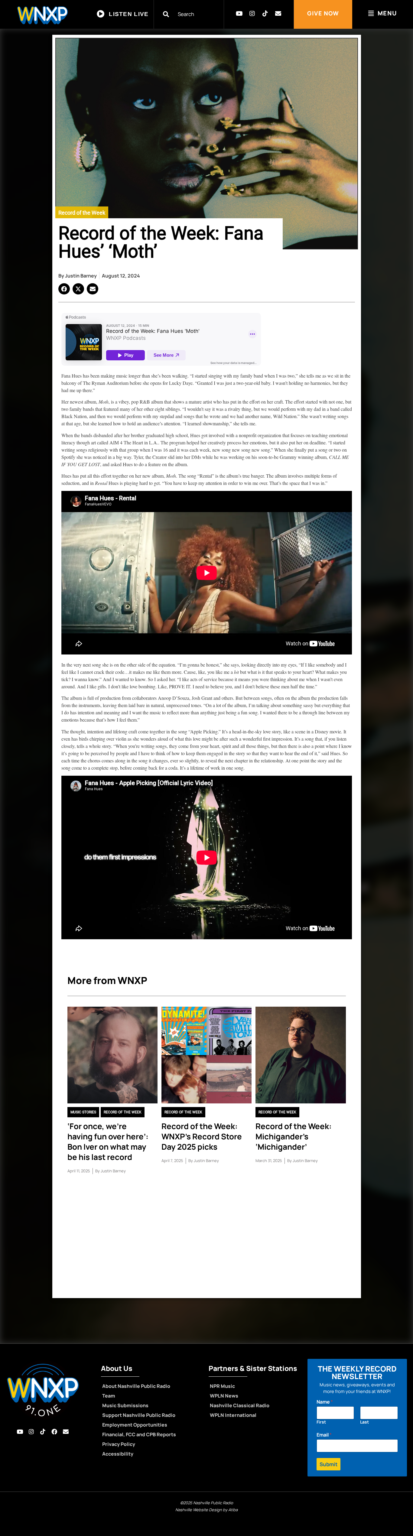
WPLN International (233, 1415)
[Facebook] (54, 1431)
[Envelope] (278, 14)
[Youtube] (239, 14)
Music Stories (83, 1112)
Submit (328, 1464)
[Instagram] (252, 14)
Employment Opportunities (134, 1424)
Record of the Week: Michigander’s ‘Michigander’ (293, 1136)
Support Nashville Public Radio (138, 1415)
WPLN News (224, 1395)
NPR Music (222, 1386)
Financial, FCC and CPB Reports (139, 1434)
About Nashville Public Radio (136, 1386)
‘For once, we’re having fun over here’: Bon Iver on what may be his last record (107, 1141)
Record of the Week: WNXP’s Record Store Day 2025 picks (201, 1136)
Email (324, 1435)
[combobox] (192, 14)
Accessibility (117, 1453)
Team (108, 1395)
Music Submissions (125, 1405)
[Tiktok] (265, 14)
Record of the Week (81, 212)
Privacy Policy (118, 1444)
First (321, 1421)
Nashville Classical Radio (239, 1405)
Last (364, 1421)
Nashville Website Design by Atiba (206, 1509)
